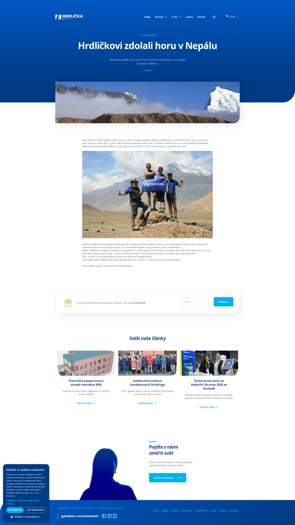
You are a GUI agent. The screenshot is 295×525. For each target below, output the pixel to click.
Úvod (156, 510)
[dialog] (26, 493)
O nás (213, 510)
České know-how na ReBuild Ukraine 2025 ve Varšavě (209, 384)
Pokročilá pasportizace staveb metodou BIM (86, 383)
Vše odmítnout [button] (35, 510)
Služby (147, 17)
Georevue (186, 510)
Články (175, 510)
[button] (158, 17)
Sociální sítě (201, 510)
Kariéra (189, 17)
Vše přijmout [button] (15, 510)
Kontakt (201, 17)
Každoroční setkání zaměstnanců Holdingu (147, 383)
